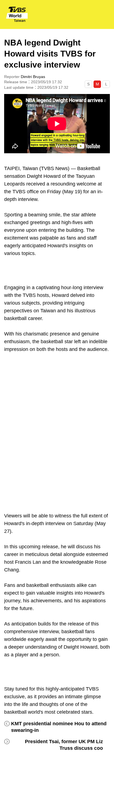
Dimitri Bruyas (33, 76)
